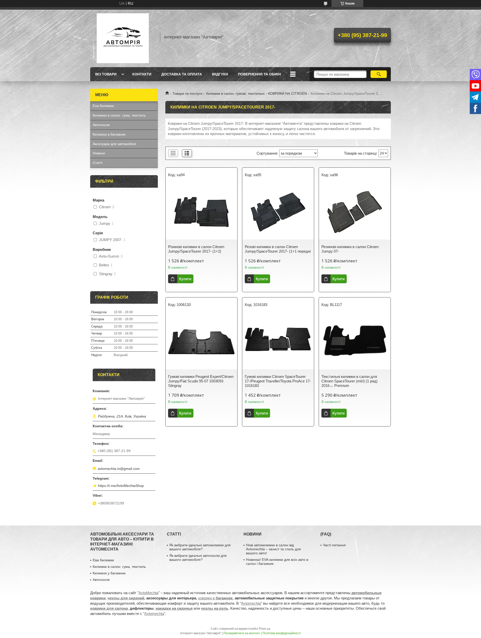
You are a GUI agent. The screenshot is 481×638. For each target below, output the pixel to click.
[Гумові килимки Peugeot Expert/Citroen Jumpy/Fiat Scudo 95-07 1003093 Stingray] (201, 341)
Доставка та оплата (181, 74)
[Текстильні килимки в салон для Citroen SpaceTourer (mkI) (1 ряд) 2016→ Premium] (354, 341)
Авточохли (101, 125)
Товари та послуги (187, 93)
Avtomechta (251, 603)
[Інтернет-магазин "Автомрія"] (122, 37)
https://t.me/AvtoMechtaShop (121, 486)
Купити (185, 279)
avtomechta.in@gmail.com (119, 469)
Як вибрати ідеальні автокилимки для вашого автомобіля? (200, 547)
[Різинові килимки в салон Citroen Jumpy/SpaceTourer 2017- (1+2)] (201, 212)
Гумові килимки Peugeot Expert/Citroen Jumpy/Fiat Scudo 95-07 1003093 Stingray (200, 381)
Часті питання (334, 545)
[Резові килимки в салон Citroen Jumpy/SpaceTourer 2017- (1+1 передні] (278, 212)
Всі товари (105, 74)
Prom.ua (264, 628)
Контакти (141, 74)
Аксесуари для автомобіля (114, 144)
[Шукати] (379, 74)
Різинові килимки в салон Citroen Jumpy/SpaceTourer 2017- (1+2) (196, 249)
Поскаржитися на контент (241, 633)
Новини (99, 153)
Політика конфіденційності (282, 633)
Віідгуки (220, 74)
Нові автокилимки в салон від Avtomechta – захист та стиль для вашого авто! (273, 549)
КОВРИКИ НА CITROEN (287, 93)
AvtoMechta (148, 593)
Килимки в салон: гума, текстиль (119, 115)
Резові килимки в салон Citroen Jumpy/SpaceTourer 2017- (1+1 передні (278, 249)
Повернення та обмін (259, 74)
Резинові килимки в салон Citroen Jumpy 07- (350, 249)
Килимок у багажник (109, 573)
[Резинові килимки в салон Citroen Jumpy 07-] (354, 212)
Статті (97, 163)
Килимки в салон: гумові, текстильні (235, 93)
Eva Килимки (103, 106)
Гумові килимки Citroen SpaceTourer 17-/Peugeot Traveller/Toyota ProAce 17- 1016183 (278, 381)
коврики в (215, 598)
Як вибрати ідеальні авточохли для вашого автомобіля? (198, 558)
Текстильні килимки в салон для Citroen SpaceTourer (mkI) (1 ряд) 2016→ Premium (349, 381)
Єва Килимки (103, 560)
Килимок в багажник (109, 134)
